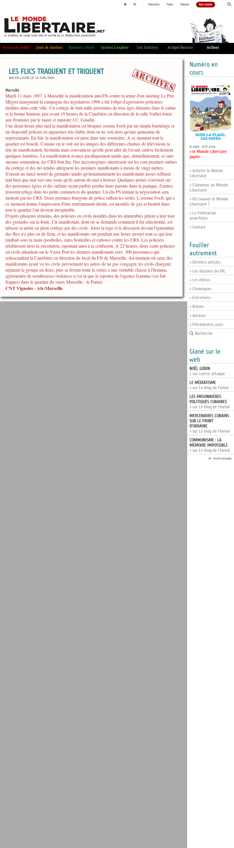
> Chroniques (200, 288)
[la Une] (125, 4)
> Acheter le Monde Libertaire (206, 173)
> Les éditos (199, 279)
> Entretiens (200, 297)
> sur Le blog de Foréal (209, 385)
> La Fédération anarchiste (202, 215)
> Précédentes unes (206, 324)
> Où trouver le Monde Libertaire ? (208, 201)
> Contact (197, 227)
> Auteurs (197, 315)
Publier (170, 4)
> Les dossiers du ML (207, 271)
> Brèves (196, 306)
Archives (213, 47)
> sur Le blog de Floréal (209, 401)
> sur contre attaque (207, 371)
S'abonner (184, 4)
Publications (154, 4)
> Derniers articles (205, 262)
